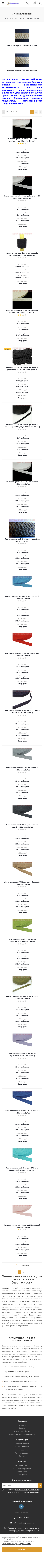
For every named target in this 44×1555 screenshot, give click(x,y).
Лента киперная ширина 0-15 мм (22, 45)
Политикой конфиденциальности (27, 1490)
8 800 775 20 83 (23, 1517)
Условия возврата (22, 1453)
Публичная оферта (22, 1431)
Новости (22, 1428)
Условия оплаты (22, 1443)
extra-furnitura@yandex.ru (24, 1523)
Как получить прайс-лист (22, 1468)
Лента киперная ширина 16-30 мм (22, 70)
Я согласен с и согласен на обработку (23, 1491)
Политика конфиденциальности (22, 1434)
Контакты (22, 1425)
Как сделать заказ (22, 1465)
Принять (22, 1550)
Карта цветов (22, 1475)
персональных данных (32, 1492)
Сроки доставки (22, 1450)
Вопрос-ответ (22, 1471)
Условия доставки (22, 1447)
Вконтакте (21, 1506)
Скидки (22, 1456)
